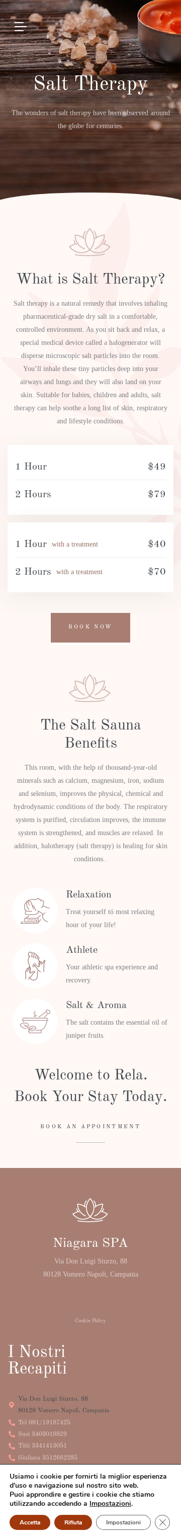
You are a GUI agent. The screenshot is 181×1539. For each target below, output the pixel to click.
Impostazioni (110, 1503)
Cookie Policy (90, 1321)
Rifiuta (73, 1522)
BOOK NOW (90, 627)
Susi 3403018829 (42, 1434)
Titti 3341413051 (42, 1445)
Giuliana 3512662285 (47, 1458)
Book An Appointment (90, 1127)
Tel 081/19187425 (44, 1422)
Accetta (30, 1522)
